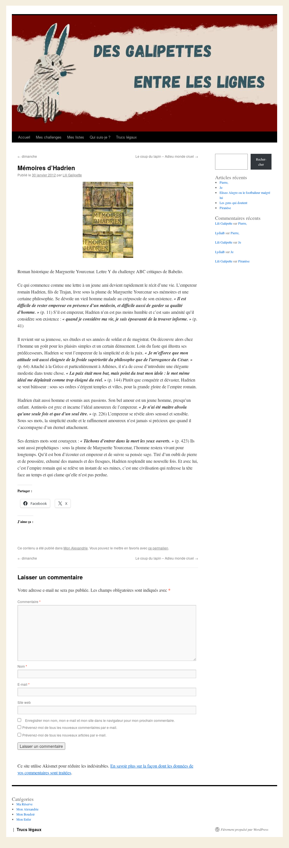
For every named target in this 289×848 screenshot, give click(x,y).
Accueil (24, 137)
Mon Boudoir (25, 814)
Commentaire (29, 601)
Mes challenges (49, 137)
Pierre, (224, 182)
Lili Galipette (72, 174)
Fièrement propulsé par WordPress (244, 829)
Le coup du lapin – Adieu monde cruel (166, 156)
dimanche (27, 156)
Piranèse (225, 207)
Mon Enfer (23, 819)
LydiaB (220, 233)
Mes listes (75, 137)
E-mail (23, 684)
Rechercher (261, 161)
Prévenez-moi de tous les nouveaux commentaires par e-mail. (69, 727)
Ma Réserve (24, 804)
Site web (24, 702)
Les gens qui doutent (233, 202)
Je (221, 187)
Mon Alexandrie (76, 547)
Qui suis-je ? (100, 137)
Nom (22, 666)
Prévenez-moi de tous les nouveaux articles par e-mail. (64, 735)
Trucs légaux (126, 137)
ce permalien (158, 547)
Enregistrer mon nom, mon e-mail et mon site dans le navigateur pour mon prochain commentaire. (100, 720)
